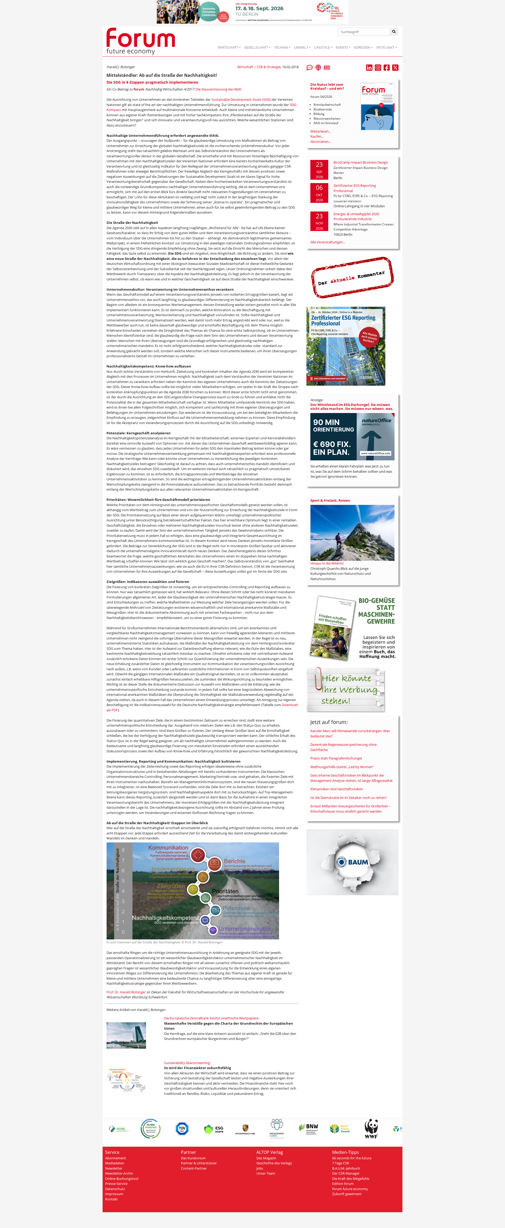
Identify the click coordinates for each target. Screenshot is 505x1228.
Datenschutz (115, 1188)
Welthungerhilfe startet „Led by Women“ (342, 766)
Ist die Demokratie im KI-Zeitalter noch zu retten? (348, 797)
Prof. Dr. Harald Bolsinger (126, 992)
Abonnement (115, 1158)
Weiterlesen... (320, 131)
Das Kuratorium (193, 1158)
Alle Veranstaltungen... (327, 242)
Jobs (259, 1168)
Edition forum (343, 1183)
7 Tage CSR (340, 1163)
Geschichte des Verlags (274, 1163)
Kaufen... (317, 136)
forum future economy (350, 1188)
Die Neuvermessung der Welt (218, 89)
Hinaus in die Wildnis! (327, 563)
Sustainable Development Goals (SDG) (241, 99)
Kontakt (111, 1199)
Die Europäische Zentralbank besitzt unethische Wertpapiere (211, 1018)
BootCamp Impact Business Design (361, 162)
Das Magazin (266, 1158)
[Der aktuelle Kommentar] (352, 277)
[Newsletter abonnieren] (327, 67)
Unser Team (265, 1173)
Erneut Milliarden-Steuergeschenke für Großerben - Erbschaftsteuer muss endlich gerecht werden (350, 809)
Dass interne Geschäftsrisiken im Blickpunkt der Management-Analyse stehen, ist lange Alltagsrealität (351, 778)
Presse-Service (116, 1183)
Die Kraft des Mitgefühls (350, 1178)
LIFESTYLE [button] (322, 47)
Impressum (114, 1193)
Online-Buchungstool (121, 1178)
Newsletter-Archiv (119, 1173)
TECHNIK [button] (281, 47)
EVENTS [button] (342, 47)
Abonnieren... (320, 141)
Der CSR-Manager (346, 1173)
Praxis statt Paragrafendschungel (336, 758)
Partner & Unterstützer (199, 1163)
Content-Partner (194, 1168)
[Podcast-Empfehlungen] (318, 67)
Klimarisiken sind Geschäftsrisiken (336, 789)
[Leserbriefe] (309, 67)
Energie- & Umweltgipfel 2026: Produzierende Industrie (357, 217)
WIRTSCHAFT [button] (228, 47)
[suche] (394, 32)
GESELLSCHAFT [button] (256, 47)
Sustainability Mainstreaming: (187, 1062)
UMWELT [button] (301, 47)
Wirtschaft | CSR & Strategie (259, 66)
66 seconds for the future (351, 1158)
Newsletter (113, 1168)
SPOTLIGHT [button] (385, 47)
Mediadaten (114, 1163)
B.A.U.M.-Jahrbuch (346, 1168)
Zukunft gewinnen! (346, 1193)
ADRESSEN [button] (362, 47)
